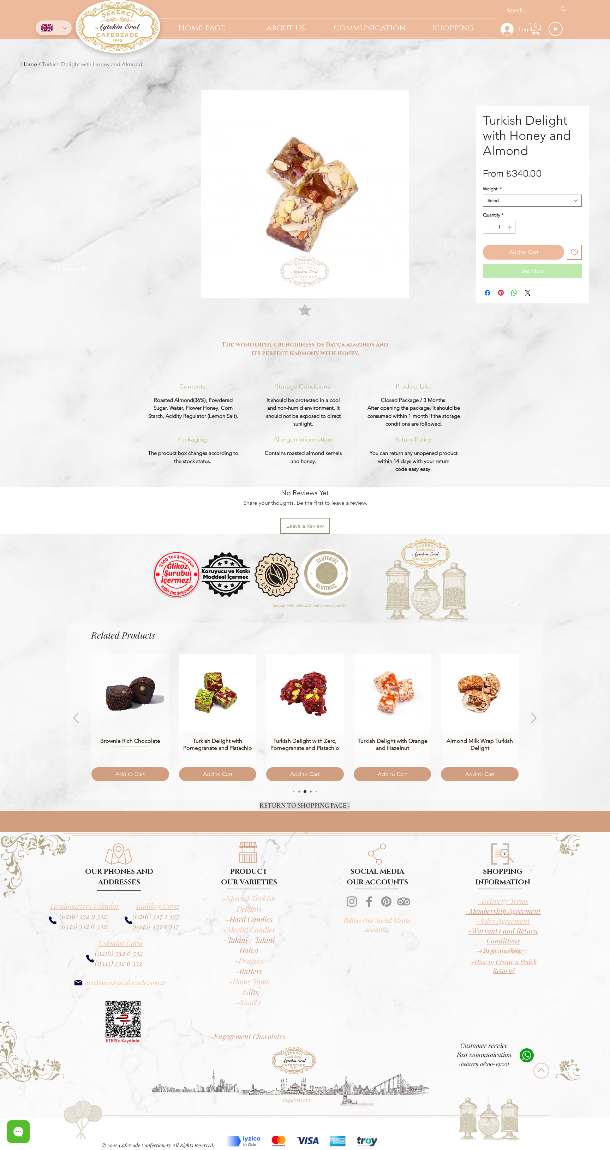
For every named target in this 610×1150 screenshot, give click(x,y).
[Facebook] (369, 901)
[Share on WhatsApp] (514, 293)
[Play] (556, 29)
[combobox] (532, 201)
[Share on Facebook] (487, 293)
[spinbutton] (499, 227)
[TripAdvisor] (404, 901)
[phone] (128, 920)
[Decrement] (488, 227)
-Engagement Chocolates (248, 1036)
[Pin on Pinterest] (501, 293)
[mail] (78, 982)
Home (29, 64)
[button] (536, 29)
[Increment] (510, 227)
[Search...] (563, 9)
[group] (305, 717)
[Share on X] (528, 293)
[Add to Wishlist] (574, 252)
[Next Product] (534, 718)
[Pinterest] (386, 901)
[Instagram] (352, 901)
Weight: (492, 188)
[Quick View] (130, 693)
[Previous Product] (76, 718)
